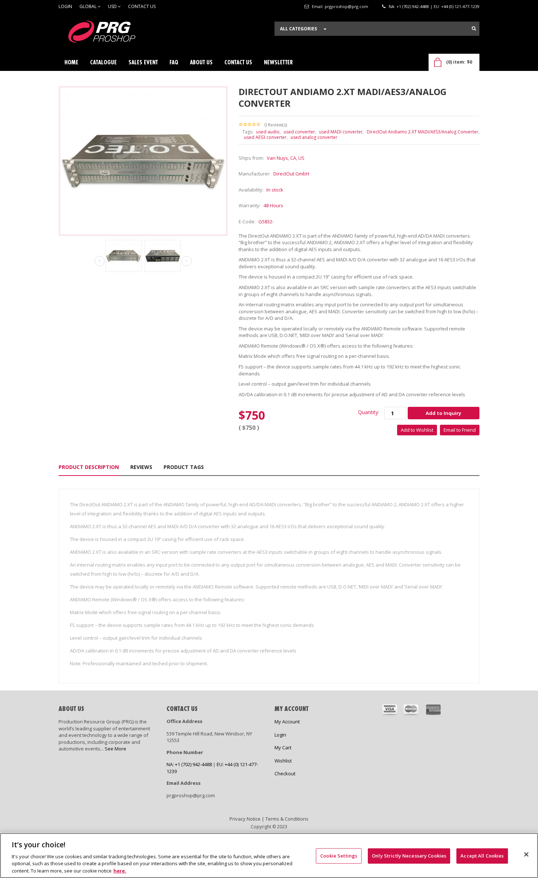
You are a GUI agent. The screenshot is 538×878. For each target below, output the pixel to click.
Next (187, 261)
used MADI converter (341, 132)
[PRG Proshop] (113, 33)
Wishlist (283, 760)
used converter (299, 132)
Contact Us (142, 6)
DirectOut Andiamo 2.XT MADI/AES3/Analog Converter (422, 132)
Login (65, 6)
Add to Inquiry (443, 413)
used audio (268, 132)
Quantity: (368, 412)
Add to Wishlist (417, 430)
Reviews (141, 466)
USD (113, 6)
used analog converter (314, 137)
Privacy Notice (245, 818)
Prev (99, 261)
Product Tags (184, 466)
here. (119, 870)
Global (88, 6)
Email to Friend (460, 430)
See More (115, 748)
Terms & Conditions (287, 818)
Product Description (89, 466)
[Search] (473, 28)
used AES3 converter (265, 137)
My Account (287, 721)
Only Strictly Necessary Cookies (409, 855)
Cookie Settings (338, 855)
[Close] (526, 855)
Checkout (284, 773)
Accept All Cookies (482, 855)
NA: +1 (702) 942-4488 (409, 6)
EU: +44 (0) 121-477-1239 (456, 6)
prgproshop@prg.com (346, 6)
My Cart (282, 747)
